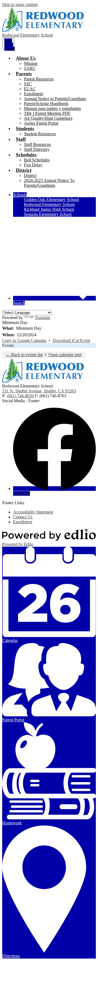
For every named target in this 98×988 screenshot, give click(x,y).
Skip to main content (20, 4)
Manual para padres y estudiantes (52, 108)
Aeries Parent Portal (41, 123)
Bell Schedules (37, 160)
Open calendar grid (64, 354)
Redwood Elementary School (49, 204)
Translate (42, 317)
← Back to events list (24, 354)
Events (8, 345)
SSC (28, 84)
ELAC (30, 88)
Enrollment (33, 93)
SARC (30, 68)
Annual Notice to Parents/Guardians (55, 98)
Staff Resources (37, 144)
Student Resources (40, 133)
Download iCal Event (71, 340)
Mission (31, 63)
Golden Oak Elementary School (51, 199)
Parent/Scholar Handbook (46, 103)
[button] (25, 58)
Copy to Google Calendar (24, 340)
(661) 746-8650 (21, 396)
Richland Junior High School (49, 209)
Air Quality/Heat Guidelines (48, 118)
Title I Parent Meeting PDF (47, 113)
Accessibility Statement (33, 512)
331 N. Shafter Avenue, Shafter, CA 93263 (39, 391)
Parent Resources (39, 79)
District (30, 175)
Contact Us (22, 517)
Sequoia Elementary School (48, 214)
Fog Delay (33, 165)
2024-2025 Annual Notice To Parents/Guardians (49, 183)
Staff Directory (37, 149)
